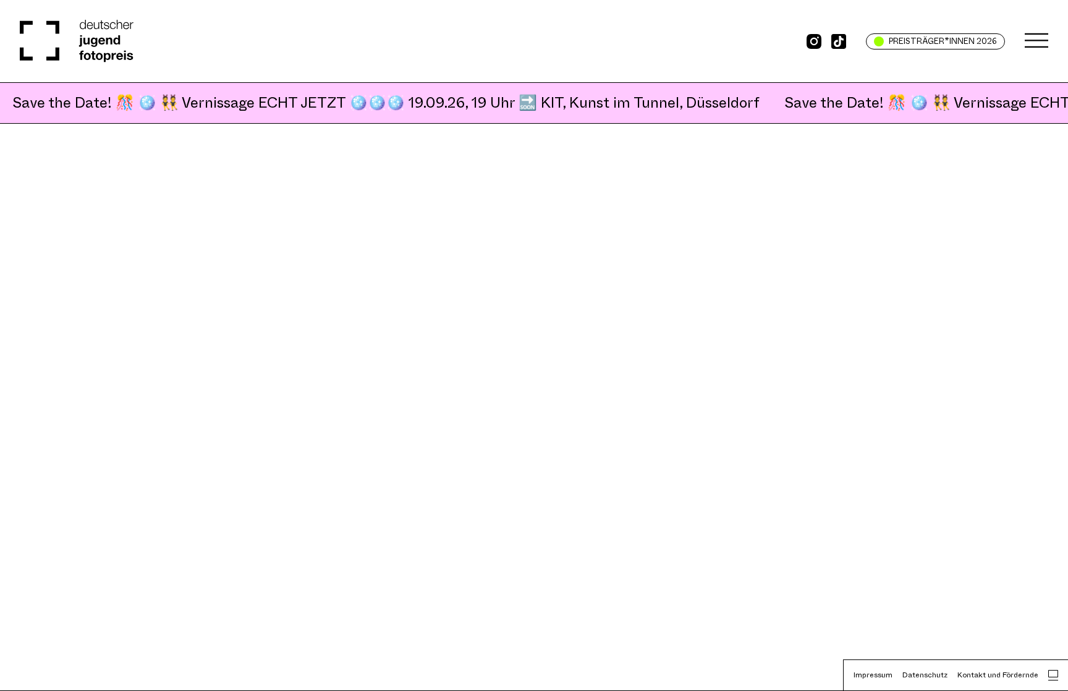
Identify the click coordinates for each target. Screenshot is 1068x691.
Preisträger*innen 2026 (943, 41)
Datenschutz (924, 675)
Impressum (873, 675)
